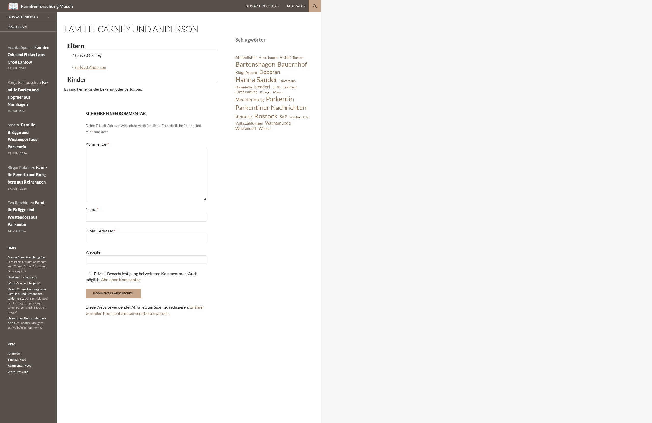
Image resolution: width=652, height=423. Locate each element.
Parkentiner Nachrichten (270, 107)
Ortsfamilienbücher (261, 6)
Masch (278, 92)
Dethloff (251, 73)
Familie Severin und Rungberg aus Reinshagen (27, 175)
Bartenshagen (255, 64)
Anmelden (14, 353)
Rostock (266, 116)
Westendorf (245, 128)
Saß (283, 116)
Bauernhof (292, 64)
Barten (298, 57)
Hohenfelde (243, 87)
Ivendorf (262, 86)
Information (295, 6)
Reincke (243, 116)
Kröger (265, 92)
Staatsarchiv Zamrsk (21, 277)
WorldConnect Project (23, 283)
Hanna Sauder (256, 80)
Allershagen (268, 57)
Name (92, 209)
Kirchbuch (290, 87)
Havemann (288, 81)
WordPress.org (18, 372)
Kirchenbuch (246, 92)
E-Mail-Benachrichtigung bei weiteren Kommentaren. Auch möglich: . (141, 276)
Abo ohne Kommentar (120, 279)
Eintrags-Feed (17, 359)
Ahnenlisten (246, 57)
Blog (239, 72)
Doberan (269, 71)
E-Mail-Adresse (100, 230)
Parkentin (280, 99)
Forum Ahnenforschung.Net (27, 257)
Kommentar (97, 144)
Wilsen (265, 128)
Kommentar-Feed (19, 366)
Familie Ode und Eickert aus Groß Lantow (28, 54)
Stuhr (305, 117)
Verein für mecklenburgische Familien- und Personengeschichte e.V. (27, 293)
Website (93, 252)
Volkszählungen (249, 123)
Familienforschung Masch (47, 6)
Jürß (277, 86)
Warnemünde (278, 123)
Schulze (294, 117)
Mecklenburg (249, 99)
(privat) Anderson (90, 67)
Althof (285, 57)
